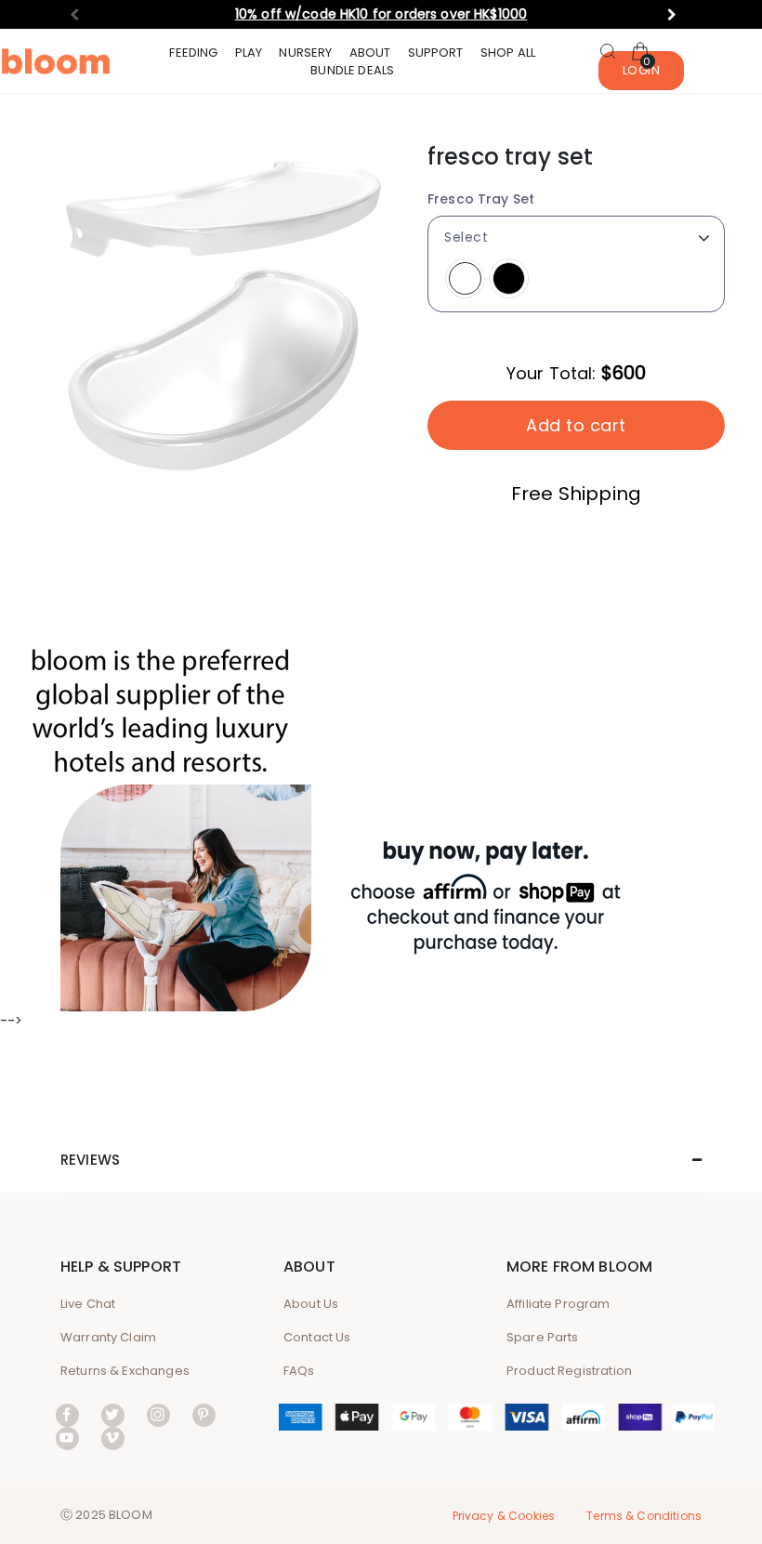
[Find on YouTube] (67, 1438)
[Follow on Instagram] (158, 1414)
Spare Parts (542, 1337)
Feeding (193, 52)
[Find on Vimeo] (113, 1438)
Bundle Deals (352, 70)
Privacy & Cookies (504, 1516)
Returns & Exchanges (125, 1370)
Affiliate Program (558, 1304)
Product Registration (569, 1370)
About (370, 52)
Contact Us (317, 1337)
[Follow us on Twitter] (113, 1414)
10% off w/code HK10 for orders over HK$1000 (381, 14)
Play (249, 52)
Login (642, 70)
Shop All (507, 52)
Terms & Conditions (644, 1516)
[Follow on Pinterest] (204, 1414)
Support (436, 52)
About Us (310, 1304)
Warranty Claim (108, 1337)
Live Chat (87, 1304)
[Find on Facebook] (67, 1414)
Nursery (305, 52)
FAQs (299, 1370)
